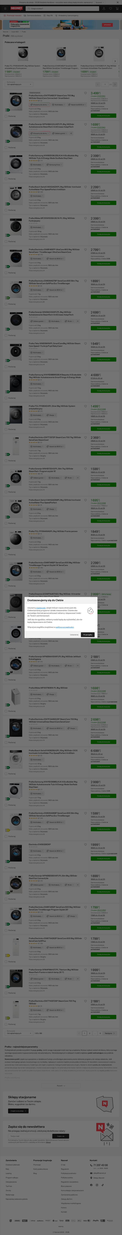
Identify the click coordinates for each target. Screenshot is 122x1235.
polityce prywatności (65, 627)
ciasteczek (41, 608)
